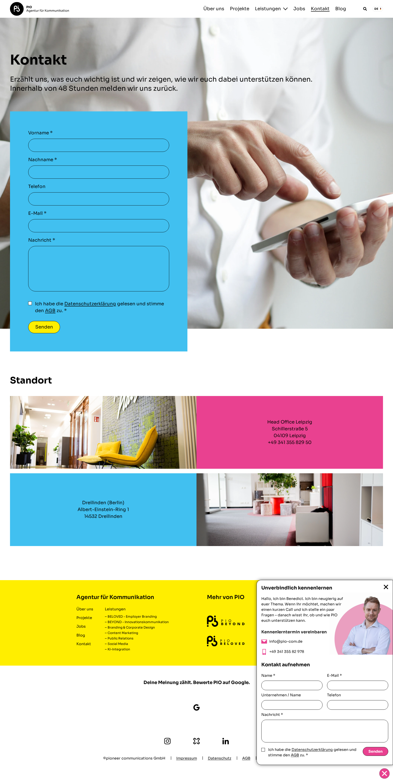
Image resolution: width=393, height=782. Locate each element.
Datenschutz (219, 758)
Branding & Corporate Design (131, 627)
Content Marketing (123, 633)
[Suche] (365, 9)
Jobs (299, 9)
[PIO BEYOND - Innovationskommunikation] (225, 621)
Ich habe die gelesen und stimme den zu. (99, 307)
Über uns (213, 9)
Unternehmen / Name (281, 695)
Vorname (40, 133)
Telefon (36, 186)
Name (268, 675)
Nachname (42, 160)
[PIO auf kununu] (196, 741)
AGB (50, 310)
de (376, 8)
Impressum (186, 758)
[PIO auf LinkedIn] (225, 741)
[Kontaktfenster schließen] (384, 773)
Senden (375, 751)
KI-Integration (119, 649)
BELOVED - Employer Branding (132, 616)
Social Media (118, 644)
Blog (340, 9)
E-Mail (37, 213)
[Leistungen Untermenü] (285, 9)
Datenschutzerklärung (90, 304)
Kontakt (320, 9)
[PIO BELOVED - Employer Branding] (225, 641)
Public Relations (121, 638)
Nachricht (41, 240)
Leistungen (268, 9)
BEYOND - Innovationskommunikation (138, 622)
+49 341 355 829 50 (290, 442)
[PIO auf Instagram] (167, 741)
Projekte (239, 9)
